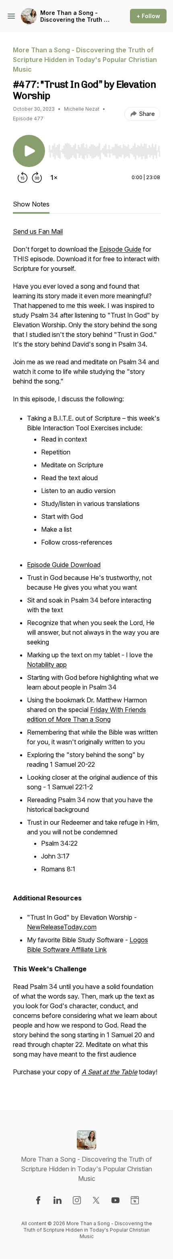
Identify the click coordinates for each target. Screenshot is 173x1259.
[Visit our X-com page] (96, 1200)
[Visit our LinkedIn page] (58, 1200)
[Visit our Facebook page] (38, 1200)
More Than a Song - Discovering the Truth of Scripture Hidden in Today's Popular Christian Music (75, 16)
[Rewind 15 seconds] (22, 177)
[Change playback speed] (54, 177)
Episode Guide (120, 249)
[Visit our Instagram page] (77, 1200)
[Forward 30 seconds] (37, 177)
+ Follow (148, 15)
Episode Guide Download (64, 565)
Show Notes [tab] (31, 204)
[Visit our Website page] (135, 1200)
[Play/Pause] (29, 151)
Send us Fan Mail (38, 231)
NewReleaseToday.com (62, 927)
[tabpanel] (86, 656)
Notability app (47, 664)
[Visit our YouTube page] (115, 1200)
